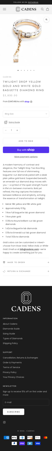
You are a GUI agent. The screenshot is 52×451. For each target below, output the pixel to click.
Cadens (7, 77)
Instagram (33, 2)
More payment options (26, 156)
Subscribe (13, 411)
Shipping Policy (10, 343)
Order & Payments (12, 362)
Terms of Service (11, 367)
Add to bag (26, 141)
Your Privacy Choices (13, 377)
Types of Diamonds (13, 338)
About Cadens (10, 323)
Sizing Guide (9, 333)
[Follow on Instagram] (4, 422)
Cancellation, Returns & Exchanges (20, 357)
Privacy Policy (9, 372)
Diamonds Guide (11, 328)
